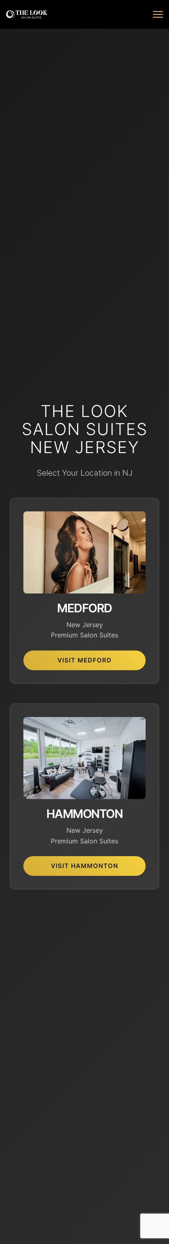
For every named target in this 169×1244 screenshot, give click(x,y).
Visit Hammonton (84, 866)
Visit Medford (84, 660)
